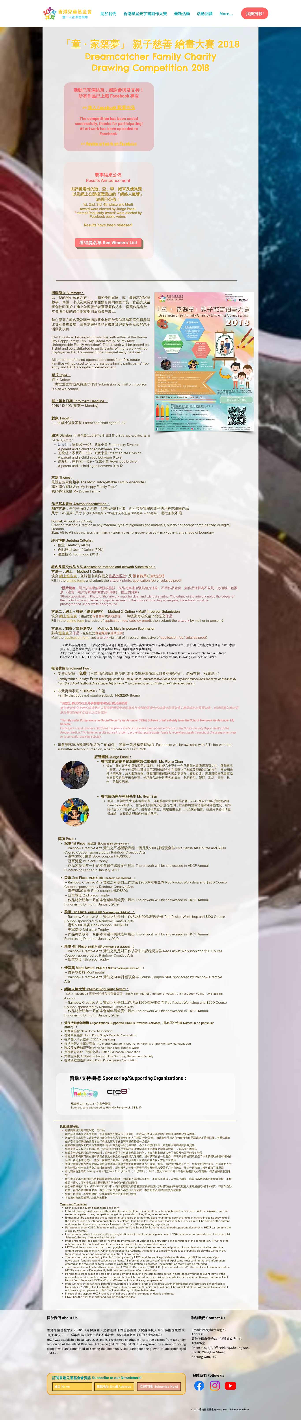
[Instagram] (214, 1385)
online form (75, 580)
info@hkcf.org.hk (213, 1330)
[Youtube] (230, 1385)
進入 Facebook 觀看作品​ (111, 107)
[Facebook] (199, 1385)
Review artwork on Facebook (111, 143)
